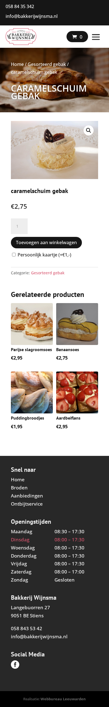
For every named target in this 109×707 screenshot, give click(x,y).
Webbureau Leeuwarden (63, 698)
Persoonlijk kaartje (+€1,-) (44, 255)
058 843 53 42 (26, 628)
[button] (89, 130)
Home (17, 64)
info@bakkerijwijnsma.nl (39, 636)
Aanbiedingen (27, 495)
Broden (19, 487)
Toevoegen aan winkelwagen (46, 242)
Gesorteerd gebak (47, 64)
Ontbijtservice (27, 504)
